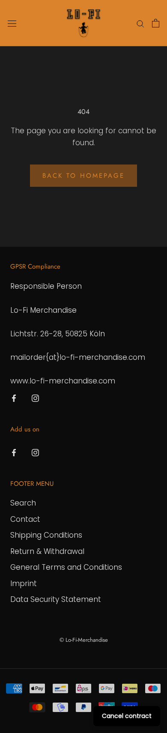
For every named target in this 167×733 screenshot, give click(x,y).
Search (23, 503)
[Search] (140, 23)
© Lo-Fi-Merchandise (84, 640)
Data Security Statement (55, 599)
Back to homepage (83, 175)
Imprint (23, 583)
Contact (25, 519)
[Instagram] (35, 398)
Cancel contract (127, 716)
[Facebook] (14, 398)
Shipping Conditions (46, 535)
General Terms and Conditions (66, 567)
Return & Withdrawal (47, 551)
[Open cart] (155, 23)
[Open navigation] (12, 23)
